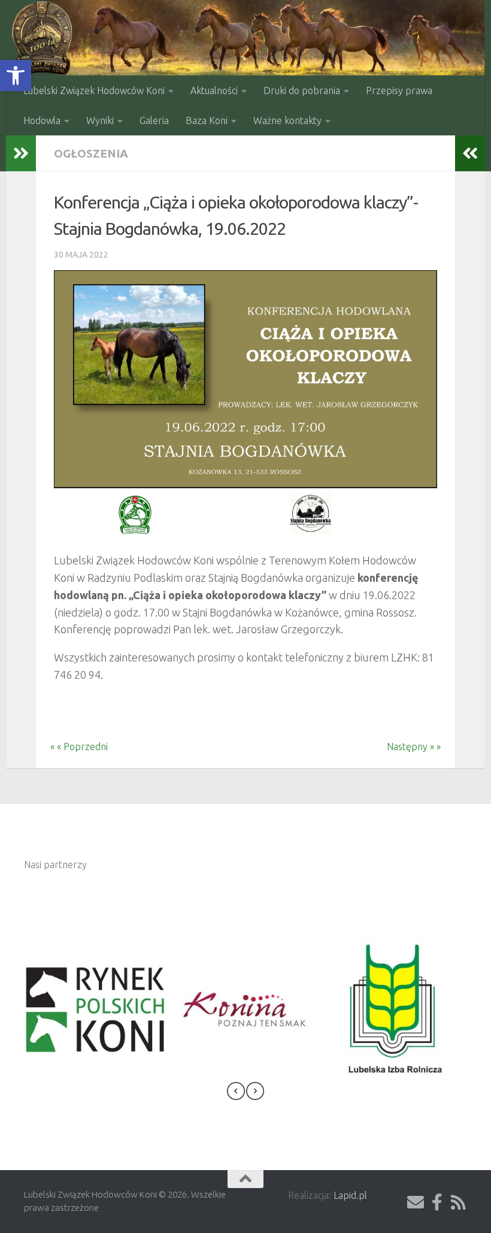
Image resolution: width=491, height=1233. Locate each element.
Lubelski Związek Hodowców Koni (94, 90)
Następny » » (421, 746)
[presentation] (236, 1093)
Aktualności (214, 90)
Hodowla (41, 120)
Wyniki (100, 120)
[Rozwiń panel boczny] (21, 153)
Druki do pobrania (301, 90)
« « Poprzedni (72, 746)
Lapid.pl (350, 1195)
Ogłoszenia (91, 153)
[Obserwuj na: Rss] (458, 1202)
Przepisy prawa (399, 90)
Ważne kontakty (287, 120)
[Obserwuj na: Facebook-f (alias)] (437, 1202)
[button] (15, 75)
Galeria (154, 120)
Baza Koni (207, 120)
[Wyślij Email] (415, 1202)
